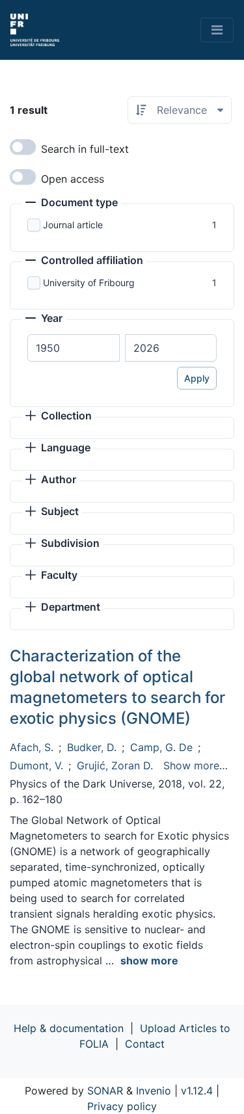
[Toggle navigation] (217, 30)
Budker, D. (91, 747)
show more (149, 960)
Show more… (195, 765)
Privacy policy (122, 1106)
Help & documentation (69, 1028)
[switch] (23, 147)
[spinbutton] (73, 348)
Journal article (73, 224)
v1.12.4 (197, 1090)
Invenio (153, 1090)
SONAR (105, 1090)
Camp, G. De (161, 747)
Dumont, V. (36, 765)
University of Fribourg (89, 282)
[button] (71, 203)
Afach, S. (31, 747)
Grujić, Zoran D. (115, 765)
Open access (72, 178)
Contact (145, 1043)
